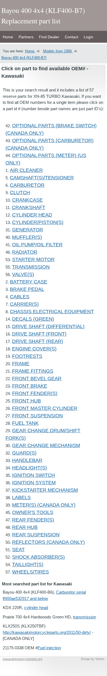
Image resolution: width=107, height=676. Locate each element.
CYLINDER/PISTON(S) (37, 222)
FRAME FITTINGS (32, 371)
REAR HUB (25, 527)
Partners (26, 37)
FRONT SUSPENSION (37, 415)
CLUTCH (20, 192)
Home (8, 37)
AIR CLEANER (26, 170)
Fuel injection (49, 647)
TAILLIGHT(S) (27, 564)
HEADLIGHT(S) (29, 468)
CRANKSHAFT (28, 207)
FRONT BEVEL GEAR (36, 378)
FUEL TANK (25, 423)
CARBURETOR (27, 185)
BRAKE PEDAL (27, 289)
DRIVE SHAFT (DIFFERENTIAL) (48, 326)
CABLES (19, 296)
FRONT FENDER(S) (34, 393)
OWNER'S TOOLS (32, 512)
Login (88, 37)
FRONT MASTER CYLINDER (44, 408)
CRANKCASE (27, 200)
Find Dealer (49, 37)
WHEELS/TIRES (30, 572)
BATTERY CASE (28, 282)
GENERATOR (27, 229)
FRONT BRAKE (29, 386)
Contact (71, 37)
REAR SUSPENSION (36, 534)
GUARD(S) (24, 453)
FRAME (20, 363)
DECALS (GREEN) (33, 319)
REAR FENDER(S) (33, 520)
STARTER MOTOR (33, 259)
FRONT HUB (26, 401)
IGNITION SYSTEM (34, 482)
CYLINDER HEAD (32, 215)
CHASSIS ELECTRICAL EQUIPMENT (52, 311)
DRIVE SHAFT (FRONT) (39, 334)
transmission (84, 617)
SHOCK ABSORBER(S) (38, 557)
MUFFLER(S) (27, 237)
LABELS (21, 497)
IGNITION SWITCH (33, 475)
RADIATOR (24, 252)
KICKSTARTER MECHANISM (45, 490)
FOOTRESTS (27, 356)
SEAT (18, 549)
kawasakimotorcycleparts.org (22, 659)
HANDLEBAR (27, 460)
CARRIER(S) (24, 304)
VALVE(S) (23, 274)
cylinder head (36, 607)
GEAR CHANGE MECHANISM (46, 445)
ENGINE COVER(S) (34, 348)
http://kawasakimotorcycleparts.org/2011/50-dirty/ (47, 632)
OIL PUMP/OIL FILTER (37, 244)
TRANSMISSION (31, 267)
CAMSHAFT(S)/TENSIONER (42, 177)
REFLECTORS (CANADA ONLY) (48, 542)
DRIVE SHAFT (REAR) (37, 341)
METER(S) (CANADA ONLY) (43, 505)
